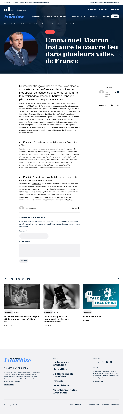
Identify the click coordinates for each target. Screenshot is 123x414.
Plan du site (114, 405)
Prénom (23, 231)
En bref (16, 312)
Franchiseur (93, 16)
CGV (84, 405)
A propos (105, 405)
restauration (36, 184)
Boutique (93, 9)
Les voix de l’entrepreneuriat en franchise (104, 3)
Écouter (86, 320)
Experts (84, 16)
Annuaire (114, 16)
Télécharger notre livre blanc (65, 391)
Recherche (115, 9)
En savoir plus (9, 384)
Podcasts (105, 16)
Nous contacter (75, 405)
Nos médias (21, 10)
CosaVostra (16, 405)
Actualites (36, 16)
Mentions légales (94, 405)
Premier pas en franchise (69, 16)
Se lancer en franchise (50, 16)
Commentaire (25, 242)
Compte (104, 9)
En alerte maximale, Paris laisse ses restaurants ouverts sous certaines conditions (48, 178)
